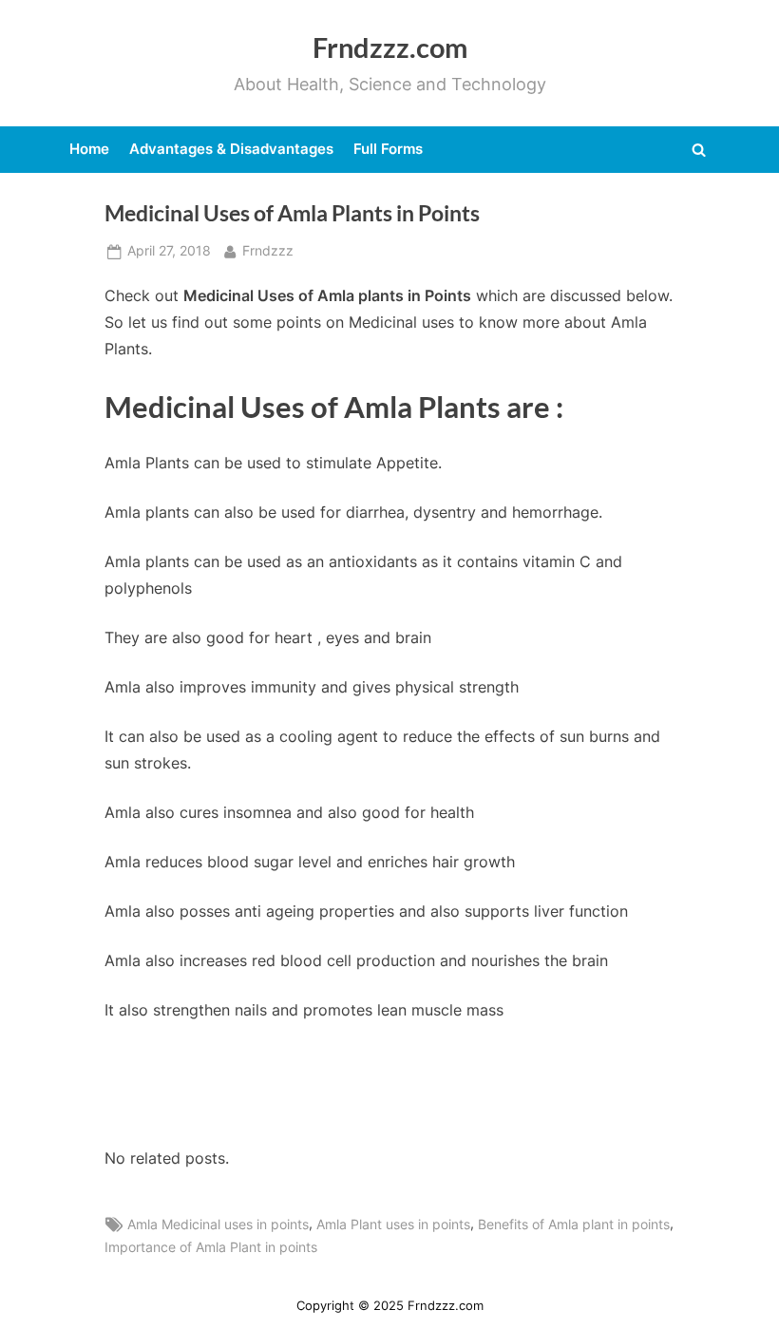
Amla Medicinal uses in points (218, 1224)
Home (89, 149)
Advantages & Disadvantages (231, 149)
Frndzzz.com (390, 47)
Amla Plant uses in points (393, 1224)
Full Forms (388, 149)
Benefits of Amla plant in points (574, 1224)
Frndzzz (268, 250)
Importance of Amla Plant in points (210, 1247)
